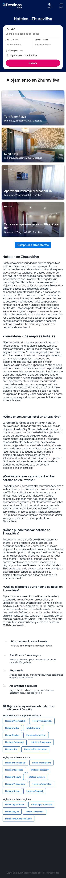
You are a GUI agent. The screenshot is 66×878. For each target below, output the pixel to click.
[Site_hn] (47, 851)
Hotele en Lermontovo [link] (36, 735)
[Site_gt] (37, 851)
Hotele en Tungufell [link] (34, 791)
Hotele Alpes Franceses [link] (41, 804)
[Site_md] (18, 843)
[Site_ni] (28, 851)
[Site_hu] (37, 843)
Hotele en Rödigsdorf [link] (39, 769)
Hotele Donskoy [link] (12, 735)
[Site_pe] (47, 835)
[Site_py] (57, 851)
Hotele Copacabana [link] (35, 811)
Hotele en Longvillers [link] (41, 762)
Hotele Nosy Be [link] (12, 811)
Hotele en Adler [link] (12, 728)
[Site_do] (57, 843)
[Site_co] (47, 843)
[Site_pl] (37, 835)
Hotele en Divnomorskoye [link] (35, 749)
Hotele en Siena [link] (12, 791)
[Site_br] (9, 835)
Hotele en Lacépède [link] (14, 769)
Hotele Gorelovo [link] (33, 728)
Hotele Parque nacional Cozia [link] (18, 818)
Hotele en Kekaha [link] (13, 777)
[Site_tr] (57, 835)
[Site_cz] (9, 843)
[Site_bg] (28, 835)
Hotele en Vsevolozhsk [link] (15, 721)
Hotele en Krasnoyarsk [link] (41, 742)
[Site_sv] (18, 851)
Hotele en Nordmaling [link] (41, 784)
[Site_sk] (28, 843)
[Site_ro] (18, 835)
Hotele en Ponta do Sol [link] (15, 762)
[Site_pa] (9, 851)
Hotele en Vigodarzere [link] (15, 784)
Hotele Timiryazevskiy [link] (42, 721)
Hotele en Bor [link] (11, 749)
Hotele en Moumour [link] (36, 777)
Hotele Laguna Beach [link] (14, 804)
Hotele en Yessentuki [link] (14, 742)
